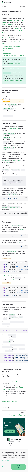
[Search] (21, 2)
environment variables (13, 128)
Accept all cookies (18, 467)
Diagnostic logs (7, 71)
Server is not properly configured (12, 46)
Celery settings (7, 53)
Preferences (5, 467)
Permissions (6, 51)
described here (18, 28)
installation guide (6, 37)
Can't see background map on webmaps (14, 55)
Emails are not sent (8, 48)
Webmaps (14, 280)
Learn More (10, 431)
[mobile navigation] (25, 2)
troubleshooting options (15, 63)
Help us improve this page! (10, 401)
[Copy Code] (25, 198)
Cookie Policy (5, 459)
